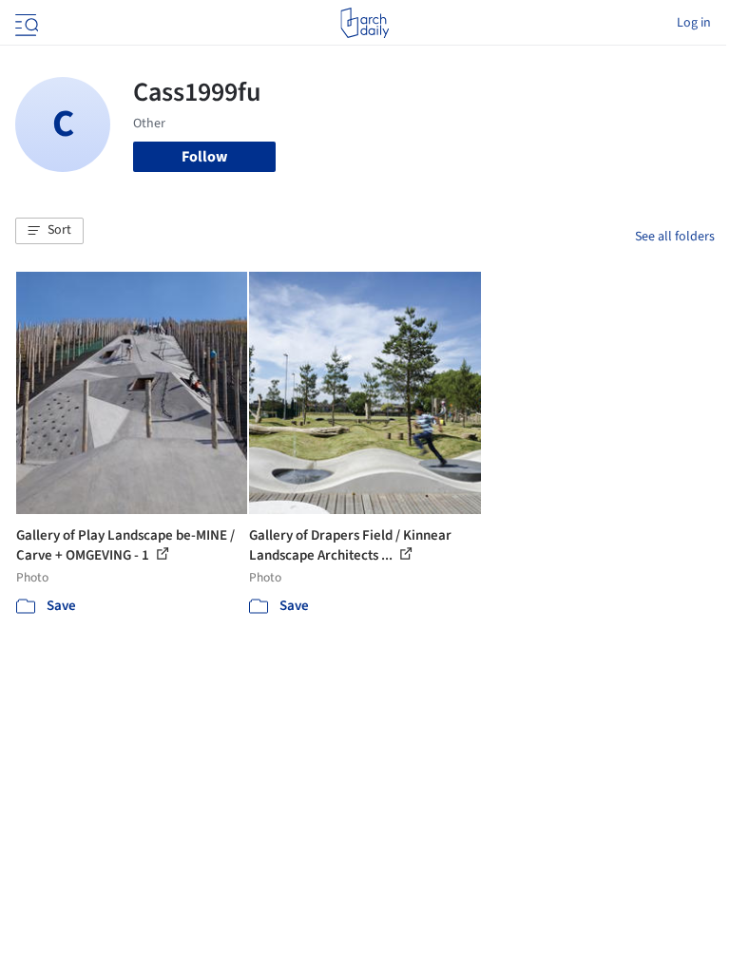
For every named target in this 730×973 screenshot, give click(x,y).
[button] (49, 231)
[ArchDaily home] (364, 23)
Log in (694, 22)
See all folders (675, 236)
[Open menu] (24, 23)
